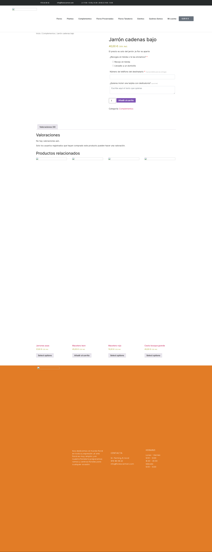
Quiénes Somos (156, 19)
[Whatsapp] (173, 3)
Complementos (85, 19)
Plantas (70, 19)
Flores (59, 19)
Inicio (38, 33)
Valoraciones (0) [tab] (48, 127)
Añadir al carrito (126, 100)
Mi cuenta (172, 19)
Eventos (140, 19)
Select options (45, 355)
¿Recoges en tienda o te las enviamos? (128, 57)
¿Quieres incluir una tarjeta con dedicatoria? (134, 83)
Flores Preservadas (104, 19)
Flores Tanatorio (125, 19)
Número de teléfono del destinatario (138, 71)
